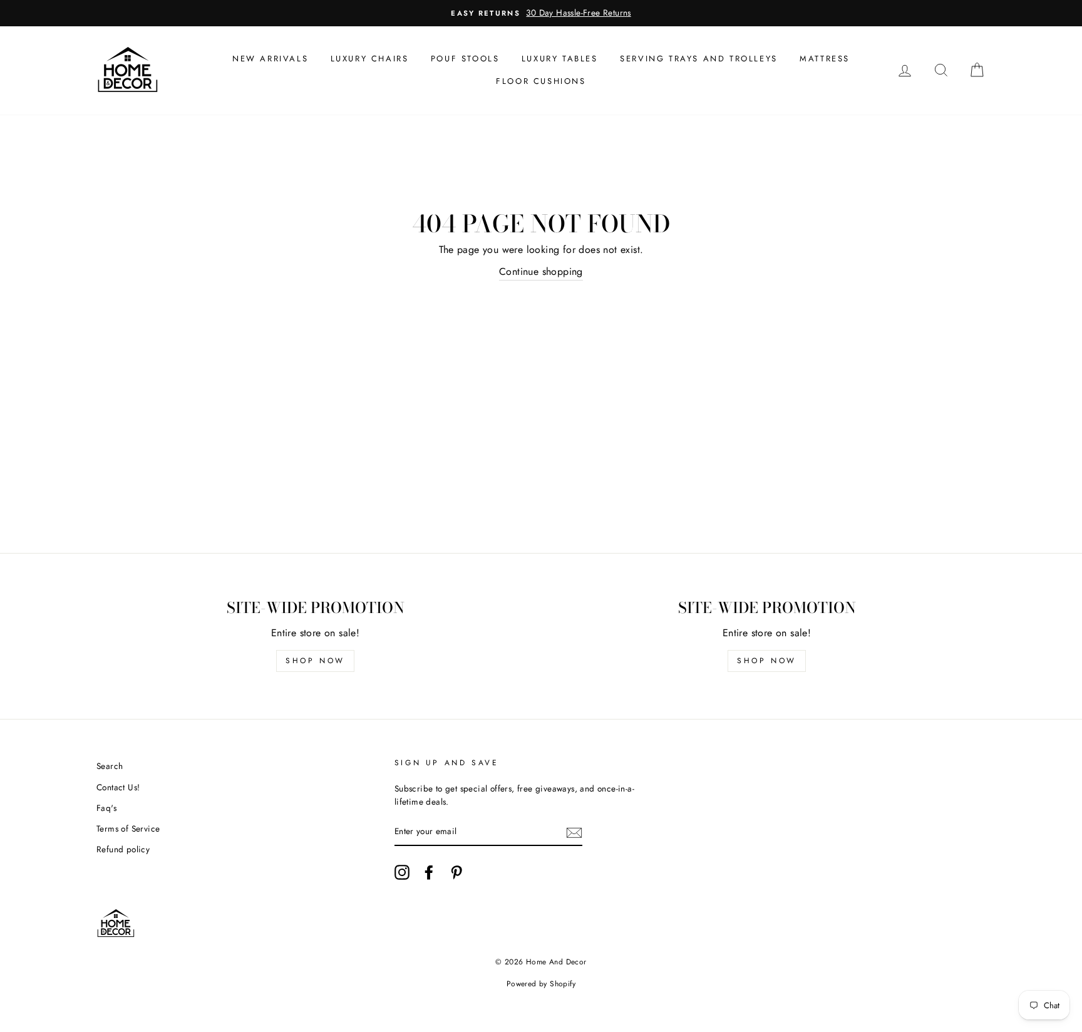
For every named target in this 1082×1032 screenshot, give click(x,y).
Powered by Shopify (541, 983)
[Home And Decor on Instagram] (402, 872)
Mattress (825, 58)
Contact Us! (118, 787)
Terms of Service (128, 828)
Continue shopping (541, 271)
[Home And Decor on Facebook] (428, 872)
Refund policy (123, 849)
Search (109, 766)
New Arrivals (270, 58)
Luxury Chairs (370, 58)
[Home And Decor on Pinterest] (456, 872)
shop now (315, 660)
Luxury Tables (560, 58)
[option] (541, 13)
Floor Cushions (540, 81)
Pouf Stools (465, 58)
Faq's (106, 808)
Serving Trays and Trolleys (699, 58)
